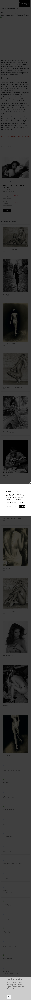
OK (9, 997)
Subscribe (22, 506)
